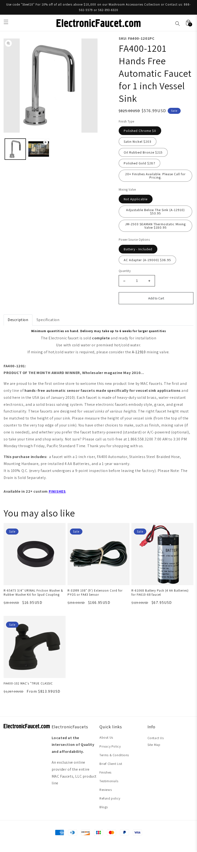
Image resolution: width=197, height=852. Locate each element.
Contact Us (156, 738)
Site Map (154, 744)
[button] (6, 21)
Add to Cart (156, 298)
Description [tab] (18, 319)
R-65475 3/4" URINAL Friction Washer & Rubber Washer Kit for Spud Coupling (33, 592)
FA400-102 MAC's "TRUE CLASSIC (28, 683)
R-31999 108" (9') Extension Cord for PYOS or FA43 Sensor (95, 592)
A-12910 (139, 352)
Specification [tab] (48, 319)
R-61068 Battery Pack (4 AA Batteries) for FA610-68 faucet (160, 592)
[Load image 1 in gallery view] (15, 149)
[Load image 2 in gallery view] (38, 149)
